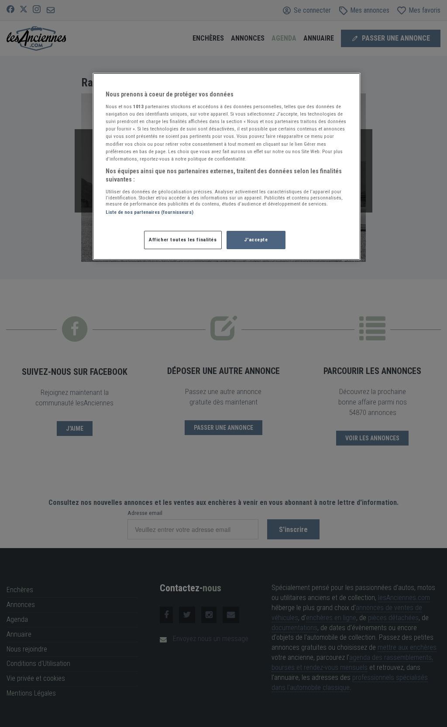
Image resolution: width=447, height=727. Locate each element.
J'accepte (256, 240)
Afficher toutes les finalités (183, 240)
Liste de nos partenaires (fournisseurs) (149, 212)
